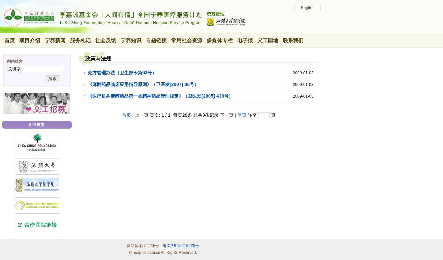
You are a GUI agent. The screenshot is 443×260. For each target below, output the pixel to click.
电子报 (245, 40)
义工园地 (267, 40)
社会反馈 (105, 40)
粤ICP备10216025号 (181, 245)
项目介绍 (29, 40)
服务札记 (80, 40)
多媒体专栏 (220, 40)
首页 (10, 40)
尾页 (241, 115)
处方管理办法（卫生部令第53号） (122, 72)
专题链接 (156, 40)
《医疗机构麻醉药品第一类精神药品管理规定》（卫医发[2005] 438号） (160, 96)
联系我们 (293, 40)
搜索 (52, 78)
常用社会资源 (186, 40)
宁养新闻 (55, 40)
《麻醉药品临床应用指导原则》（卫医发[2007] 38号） (143, 84)
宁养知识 (131, 40)
